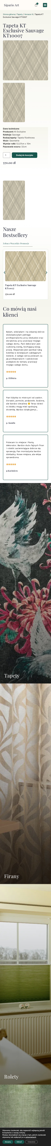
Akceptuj (8, 1142)
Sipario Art (11, 5)
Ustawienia (31, 1142)
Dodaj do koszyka (24, 155)
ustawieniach (30, 1137)
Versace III (28, 14)
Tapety (20, 14)
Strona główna (9, 14)
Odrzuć (19, 1142)
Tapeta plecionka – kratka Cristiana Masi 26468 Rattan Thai (24, 287)
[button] (45, 5)
